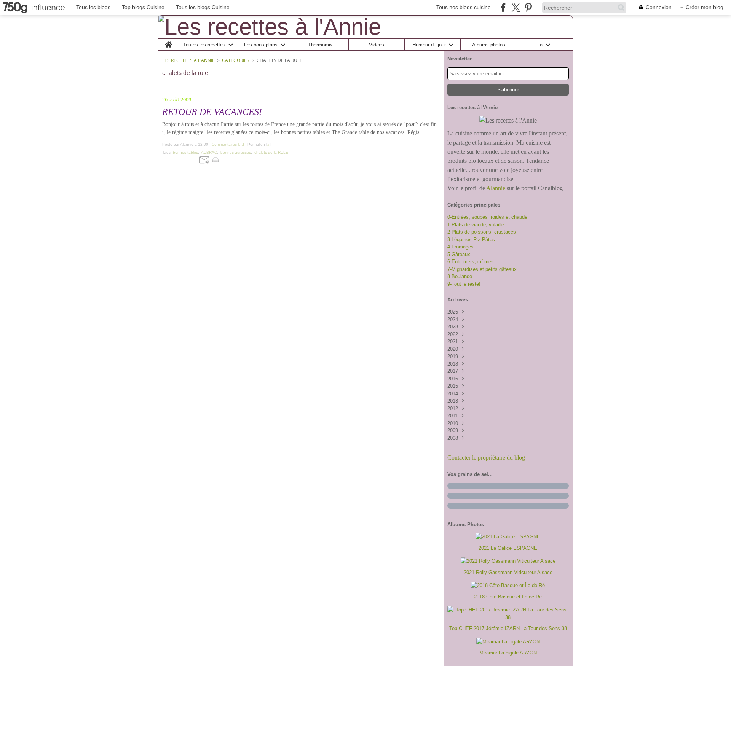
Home (169, 41)
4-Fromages (460, 247)
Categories (235, 60)
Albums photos (488, 44)
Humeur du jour (429, 44)
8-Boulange (459, 276)
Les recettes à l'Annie (188, 60)
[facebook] (503, 7)
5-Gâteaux (458, 254)
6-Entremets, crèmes (470, 261)
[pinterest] (528, 7)
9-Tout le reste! (463, 284)
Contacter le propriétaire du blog (486, 457)
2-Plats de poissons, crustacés (481, 232)
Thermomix (320, 44)
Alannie (495, 188)
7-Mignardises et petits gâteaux (482, 269)
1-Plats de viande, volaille (475, 225)
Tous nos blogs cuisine (463, 7)
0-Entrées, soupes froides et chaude (487, 217)
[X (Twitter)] (515, 7)
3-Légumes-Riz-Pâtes (471, 239)
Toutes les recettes (204, 44)
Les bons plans (261, 44)
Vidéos (376, 44)
